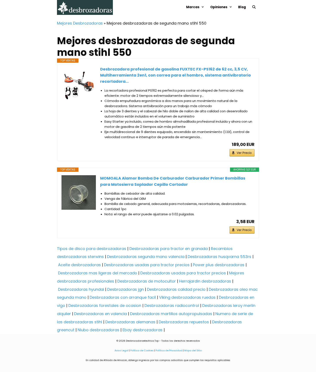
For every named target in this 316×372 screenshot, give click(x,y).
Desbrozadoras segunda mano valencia (145, 256)
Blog (242, 7)
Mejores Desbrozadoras (80, 23)
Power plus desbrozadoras (218, 264)
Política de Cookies (142, 350)
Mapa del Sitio (193, 350)
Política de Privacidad (169, 350)
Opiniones (218, 7)
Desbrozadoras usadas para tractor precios (147, 264)
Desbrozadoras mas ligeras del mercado (97, 273)
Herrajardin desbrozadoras (205, 281)
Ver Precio (244, 153)
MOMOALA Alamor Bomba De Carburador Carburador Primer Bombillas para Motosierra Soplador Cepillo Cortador (172, 181)
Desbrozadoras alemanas (130, 322)
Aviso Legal (121, 350)
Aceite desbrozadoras (79, 264)
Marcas (192, 7)
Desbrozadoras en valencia (100, 313)
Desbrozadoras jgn (125, 289)
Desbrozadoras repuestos (184, 322)
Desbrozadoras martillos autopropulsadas (171, 313)
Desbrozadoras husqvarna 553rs (219, 256)
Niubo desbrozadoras (98, 330)
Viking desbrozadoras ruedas (187, 297)
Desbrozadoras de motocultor (146, 281)
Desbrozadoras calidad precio (176, 289)
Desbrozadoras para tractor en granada (168, 248)
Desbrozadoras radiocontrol (171, 305)
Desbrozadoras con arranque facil (123, 297)
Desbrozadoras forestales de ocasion (104, 305)
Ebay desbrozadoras (143, 330)
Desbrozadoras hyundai (81, 289)
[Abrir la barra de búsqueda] (254, 7)
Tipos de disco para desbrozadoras (91, 248)
